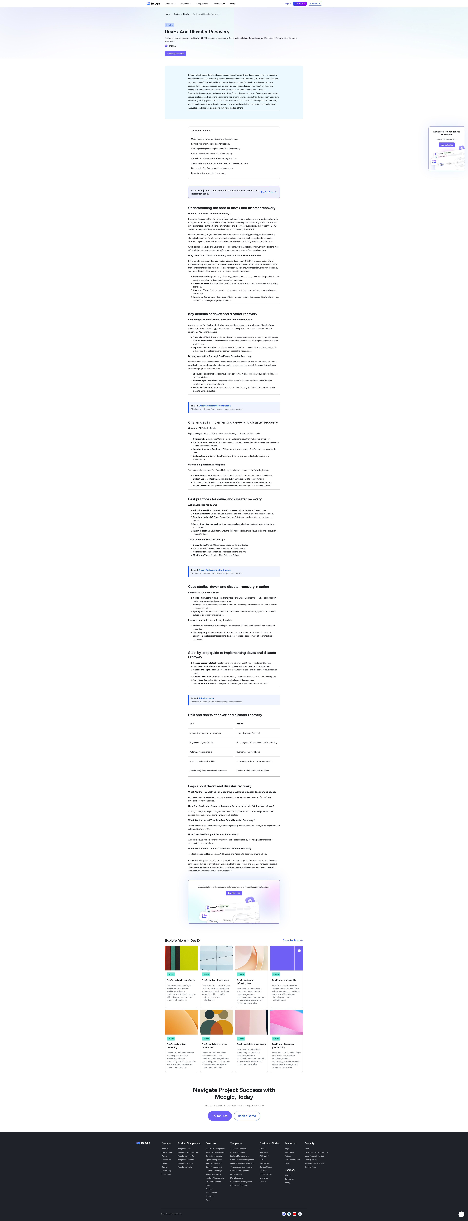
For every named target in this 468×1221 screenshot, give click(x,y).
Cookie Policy (311, 1167)
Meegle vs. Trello (184, 1167)
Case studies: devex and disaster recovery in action (213, 158)
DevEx (186, 14)
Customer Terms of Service (316, 1152)
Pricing (232, 4)
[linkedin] (289, 1215)
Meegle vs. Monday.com (187, 1152)
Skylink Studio (266, 1167)
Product (209, 1189)
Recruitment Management (241, 1182)
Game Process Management (242, 1160)
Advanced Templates (239, 1185)
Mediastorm (265, 1163)
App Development (237, 1152)
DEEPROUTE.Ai (266, 1174)
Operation (210, 1196)
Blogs (287, 1149)
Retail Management (214, 1167)
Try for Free (234, 893)
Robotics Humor (206, 698)
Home (167, 14)
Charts (164, 1167)
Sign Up (288, 1175)
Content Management (239, 1171)
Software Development (215, 1152)
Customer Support (292, 1160)
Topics (177, 14)
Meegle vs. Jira (184, 1149)
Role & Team (166, 1152)
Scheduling (166, 1171)
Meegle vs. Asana (185, 1163)
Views (164, 1156)
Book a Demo (247, 1116)
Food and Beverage (214, 1171)
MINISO (263, 1149)
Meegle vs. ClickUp (185, 1156)
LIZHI (262, 1160)
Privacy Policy (311, 1160)
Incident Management (215, 1178)
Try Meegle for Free (175, 53)
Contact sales (447, 145)
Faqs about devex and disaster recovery (209, 173)
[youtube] (294, 1215)
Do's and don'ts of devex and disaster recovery (212, 168)
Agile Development (214, 1160)
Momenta (264, 1178)
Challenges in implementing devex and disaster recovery (215, 148)
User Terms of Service (314, 1156)
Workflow (165, 1149)
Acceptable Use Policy (314, 1163)
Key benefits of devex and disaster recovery (210, 144)
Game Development (214, 1156)
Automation (166, 1160)
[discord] (284, 1215)
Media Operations (213, 1174)
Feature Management (239, 1156)
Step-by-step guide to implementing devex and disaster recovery (219, 163)
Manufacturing (236, 1178)
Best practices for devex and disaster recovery (211, 153)
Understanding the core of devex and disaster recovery (215, 139)
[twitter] (300, 1215)
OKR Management (213, 1182)
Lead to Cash (236, 1174)
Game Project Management (242, 1163)
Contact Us (315, 3)
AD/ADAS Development (215, 1149)
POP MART (264, 1156)
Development (211, 1193)
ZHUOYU (263, 1171)
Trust (307, 1149)
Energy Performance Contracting (215, 406)
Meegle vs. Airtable (185, 1160)
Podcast (288, 1156)
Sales (208, 1200)
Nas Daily (264, 1152)
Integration (166, 1174)
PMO (208, 1185)
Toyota (263, 1182)
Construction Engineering (241, 1167)
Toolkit (164, 1163)
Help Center (290, 1152)
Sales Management (214, 1163)
